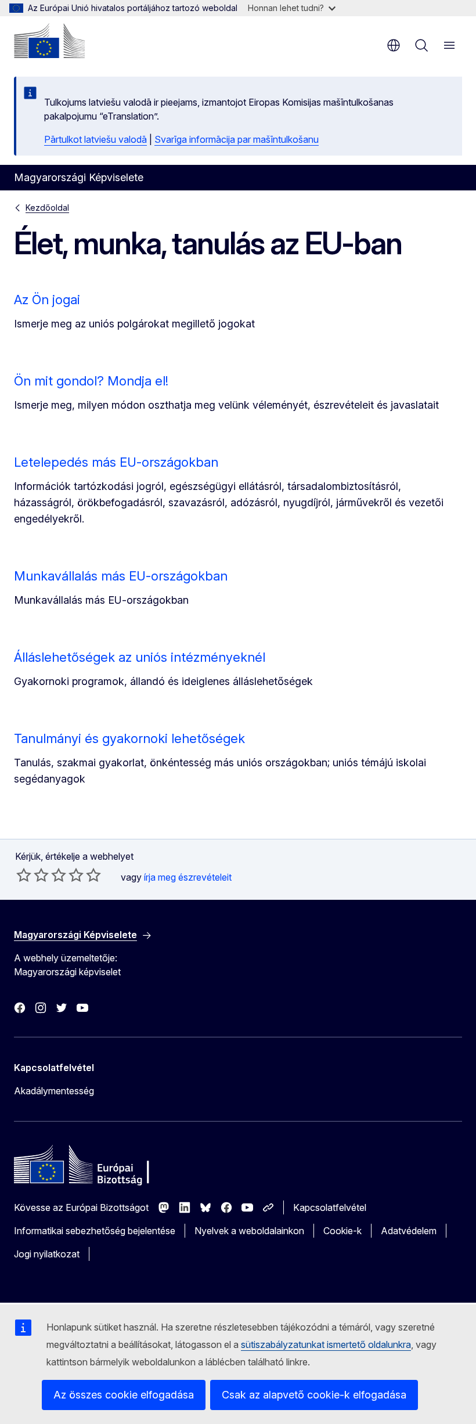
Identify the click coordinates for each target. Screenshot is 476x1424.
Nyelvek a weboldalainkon (249, 1230)
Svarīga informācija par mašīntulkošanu (236, 139)
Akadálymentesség (54, 1091)
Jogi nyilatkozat (47, 1254)
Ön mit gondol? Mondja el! (91, 380)
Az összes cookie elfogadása (123, 1395)
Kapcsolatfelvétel (329, 1207)
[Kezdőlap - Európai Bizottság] (49, 40)
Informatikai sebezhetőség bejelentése (94, 1230)
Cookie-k (342, 1230)
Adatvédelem (409, 1230)
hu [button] (393, 45)
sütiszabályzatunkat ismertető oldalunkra (326, 1344)
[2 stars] (32, 874)
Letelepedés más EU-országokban (116, 462)
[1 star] (24, 874)
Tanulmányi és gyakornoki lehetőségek (129, 738)
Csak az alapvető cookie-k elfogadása (314, 1395)
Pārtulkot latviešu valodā (95, 139)
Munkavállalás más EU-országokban (121, 575)
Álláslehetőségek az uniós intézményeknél (139, 657)
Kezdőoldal (47, 207)
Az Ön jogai (47, 299)
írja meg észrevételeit (188, 877)
